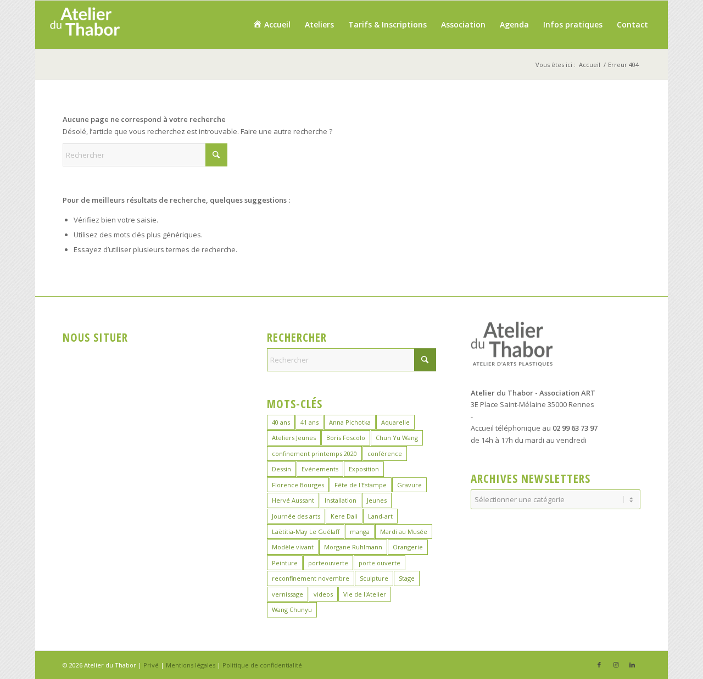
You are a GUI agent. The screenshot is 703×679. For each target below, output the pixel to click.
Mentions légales (190, 665)
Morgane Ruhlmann (353, 547)
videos (323, 594)
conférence (384, 453)
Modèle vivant (293, 547)
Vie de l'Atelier (364, 594)
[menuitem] (272, 25)
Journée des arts (296, 516)
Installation (340, 500)
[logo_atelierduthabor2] (84, 25)
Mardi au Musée (403, 531)
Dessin (281, 469)
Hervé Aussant (293, 500)
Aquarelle (395, 422)
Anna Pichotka (350, 422)
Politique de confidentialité (262, 665)
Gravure (409, 485)
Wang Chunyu (292, 609)
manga (360, 531)
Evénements (320, 469)
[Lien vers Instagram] (615, 664)
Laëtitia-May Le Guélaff (305, 531)
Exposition (364, 469)
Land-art (380, 516)
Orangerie (408, 547)
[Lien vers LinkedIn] (632, 664)
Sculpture (374, 578)
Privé (151, 665)
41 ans (309, 422)
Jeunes (377, 500)
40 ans (281, 422)
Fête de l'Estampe (360, 485)
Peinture (285, 563)
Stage (407, 578)
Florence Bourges (298, 485)
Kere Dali (344, 516)
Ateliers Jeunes (294, 437)
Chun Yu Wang (397, 437)
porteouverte (328, 563)
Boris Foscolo (345, 437)
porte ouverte (379, 563)
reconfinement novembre (310, 578)
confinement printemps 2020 (314, 453)
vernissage (287, 594)
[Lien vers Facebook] (599, 664)
